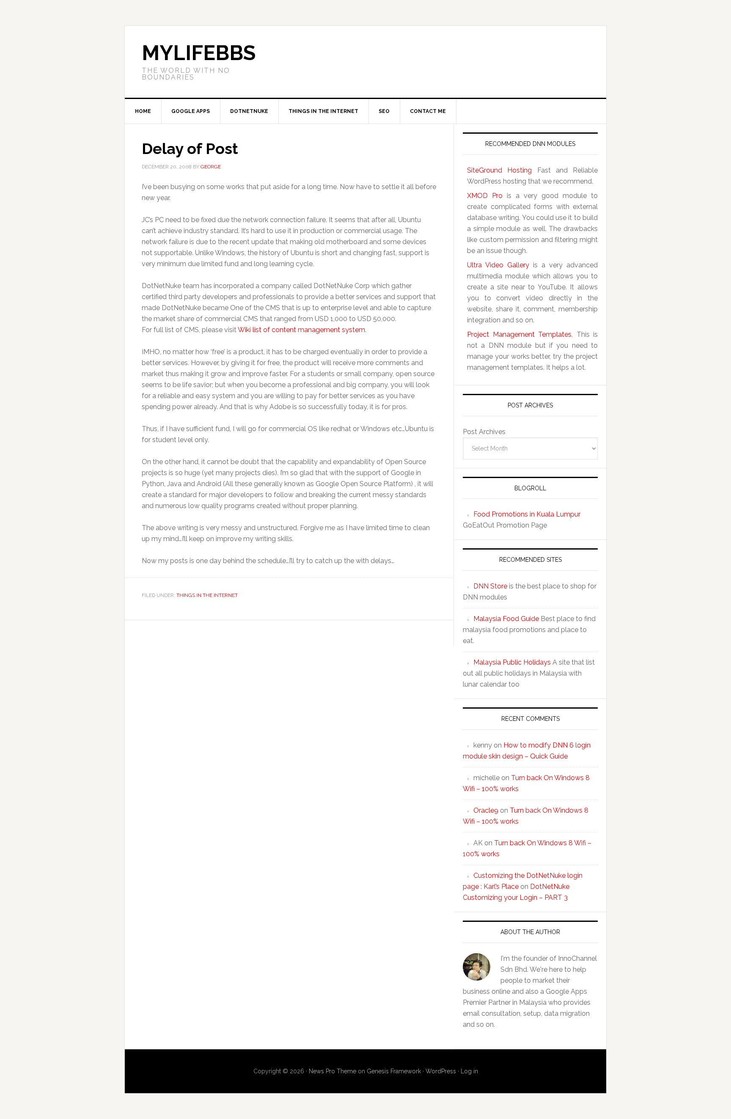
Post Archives (484, 432)
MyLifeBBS (199, 53)
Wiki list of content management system (301, 330)
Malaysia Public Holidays (512, 662)
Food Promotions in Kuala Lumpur (526, 514)
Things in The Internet (207, 595)
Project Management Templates (519, 334)
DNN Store (490, 586)
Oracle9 (485, 810)
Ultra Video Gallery (498, 265)
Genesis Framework (394, 1071)
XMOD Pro (485, 196)
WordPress (441, 1071)
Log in (469, 1071)
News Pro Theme (332, 1071)
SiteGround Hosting (499, 170)
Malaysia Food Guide (506, 619)
